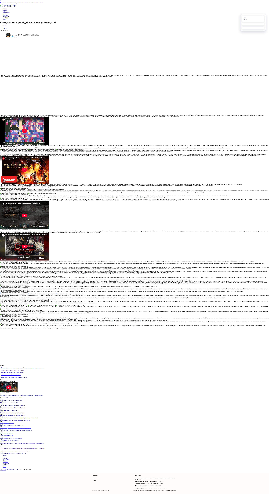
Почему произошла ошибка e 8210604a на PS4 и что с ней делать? (16, 430)
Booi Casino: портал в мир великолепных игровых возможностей (15, 428)
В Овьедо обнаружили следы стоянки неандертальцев (13, 453)
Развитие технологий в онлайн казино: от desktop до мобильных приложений (18, 418)
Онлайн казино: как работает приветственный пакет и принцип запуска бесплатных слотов (22, 443)
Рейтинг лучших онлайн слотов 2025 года (11, 375)
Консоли (5, 10)
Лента (4, 467)
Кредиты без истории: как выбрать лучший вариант (12, 407)
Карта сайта (3, 470)
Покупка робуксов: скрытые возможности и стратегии (14, 377)
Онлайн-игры (6, 16)
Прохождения (6, 12)
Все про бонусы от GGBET (6, 433)
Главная (5, 25)
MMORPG (5, 15)
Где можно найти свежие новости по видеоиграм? (12, 412)
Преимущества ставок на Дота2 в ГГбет (9, 440)
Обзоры (5, 8)
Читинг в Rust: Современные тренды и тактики (12, 370)
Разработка (5, 17)
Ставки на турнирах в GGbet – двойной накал (11, 438)
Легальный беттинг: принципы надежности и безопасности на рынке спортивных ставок (21, 2)
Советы (4, 14)
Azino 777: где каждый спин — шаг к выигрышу (11, 425)
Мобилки (5, 11)
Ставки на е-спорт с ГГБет (6, 435)
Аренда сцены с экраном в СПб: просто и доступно (12, 415)
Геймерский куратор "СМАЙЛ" (11, 469)
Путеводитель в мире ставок (7, 423)
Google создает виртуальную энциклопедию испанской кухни (15, 450)
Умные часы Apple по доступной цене (9, 410)
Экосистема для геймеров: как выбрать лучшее (12, 372)
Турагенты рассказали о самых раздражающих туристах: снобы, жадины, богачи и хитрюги (22, 448)
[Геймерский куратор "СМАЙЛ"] (8, 5)
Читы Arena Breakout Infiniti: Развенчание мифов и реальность (15, 420)
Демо (4, 19)
